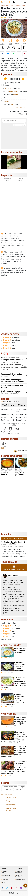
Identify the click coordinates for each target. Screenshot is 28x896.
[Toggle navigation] (25, 2)
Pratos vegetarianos (10, 787)
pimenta (6, 101)
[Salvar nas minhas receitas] (24, 47)
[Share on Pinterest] (24, 53)
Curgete (22, 787)
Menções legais (20, 879)
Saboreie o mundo (11, 808)
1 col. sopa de (10, 95)
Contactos (19, 868)
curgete (8, 88)
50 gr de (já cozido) (15, 91)
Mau (13, 348)
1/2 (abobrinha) (11, 88)
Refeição (8, 801)
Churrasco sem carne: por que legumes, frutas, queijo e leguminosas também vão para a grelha (14, 737)
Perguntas (5, 879)
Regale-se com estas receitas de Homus (20, 650)
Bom (13, 343)
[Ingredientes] (2, 448)
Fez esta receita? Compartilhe (14, 569)
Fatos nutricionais (20, 108)
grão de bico (14, 91)
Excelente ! (15, 337)
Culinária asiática (11, 811)
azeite (15, 95)
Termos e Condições (18, 876)
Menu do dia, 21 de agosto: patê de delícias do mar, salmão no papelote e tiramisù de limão (14, 752)
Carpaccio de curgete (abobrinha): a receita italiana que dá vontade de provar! (13, 682)
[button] (3, 28)
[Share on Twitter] (19, 53)
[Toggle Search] (21, 2)
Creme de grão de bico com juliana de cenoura (7, 472)
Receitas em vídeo (5, 871)
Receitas (4, 868)
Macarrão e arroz (11, 804)
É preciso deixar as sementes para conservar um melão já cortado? (20, 721)
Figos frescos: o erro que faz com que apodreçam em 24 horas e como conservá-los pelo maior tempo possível (14, 767)
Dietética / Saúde (11, 797)
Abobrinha (18, 789)
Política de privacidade (18, 871)
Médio (13, 345)
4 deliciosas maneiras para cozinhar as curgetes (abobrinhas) (19, 666)
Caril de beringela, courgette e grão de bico (20, 472)
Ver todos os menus (5, 876)
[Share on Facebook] (2, 53)
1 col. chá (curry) (10, 104)
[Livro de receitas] (14, 2)
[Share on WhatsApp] (13, 53)
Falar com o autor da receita (14, 538)
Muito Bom (15, 340)
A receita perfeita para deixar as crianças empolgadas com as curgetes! (12, 699)
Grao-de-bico (8, 789)
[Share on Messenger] (8, 53)
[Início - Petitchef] (2, 5)
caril (11, 104)
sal (4, 98)
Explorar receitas (7, 795)
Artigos (4, 882)
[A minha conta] (17, 2)
